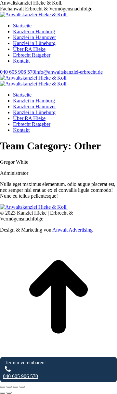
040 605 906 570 (17, 72)
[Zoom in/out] (22, 387)
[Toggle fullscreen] (15, 387)
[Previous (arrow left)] (2, 393)
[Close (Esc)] (2, 387)
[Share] (9, 387)
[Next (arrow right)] (9, 393)
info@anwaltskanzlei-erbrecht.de (69, 72)
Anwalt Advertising (72, 230)
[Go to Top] (58, 353)
